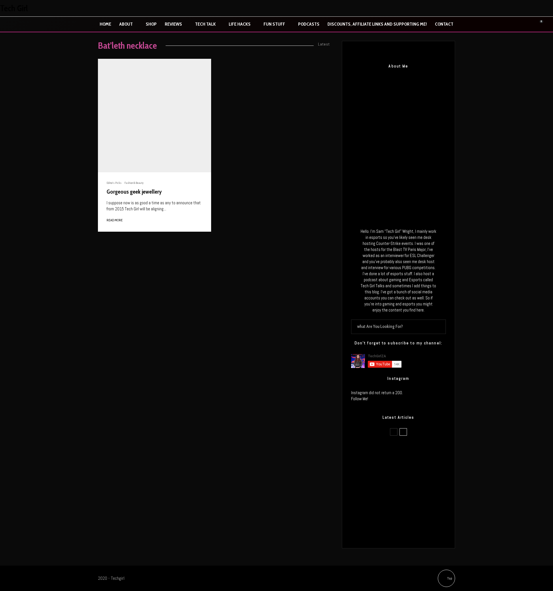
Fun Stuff (274, 24)
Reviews (173, 24)
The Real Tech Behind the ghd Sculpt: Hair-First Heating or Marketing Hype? (409, 451)
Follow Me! (359, 398)
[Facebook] (499, 8)
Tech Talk (205, 24)
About (126, 24)
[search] (439, 327)
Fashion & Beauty (133, 183)
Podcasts (308, 24)
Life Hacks (240, 24)
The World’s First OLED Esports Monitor (410, 533)
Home (105, 24)
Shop (151, 24)
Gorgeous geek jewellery (134, 191)
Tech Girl (14, 8)
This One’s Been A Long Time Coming (408, 505)
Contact (444, 24)
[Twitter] (511, 8)
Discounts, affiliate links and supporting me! (377, 24)
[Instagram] (523, 8)
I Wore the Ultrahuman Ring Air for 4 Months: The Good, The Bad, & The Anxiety (407, 478)
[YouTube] (547, 8)
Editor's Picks (114, 183)
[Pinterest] (535, 8)
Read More (115, 220)
